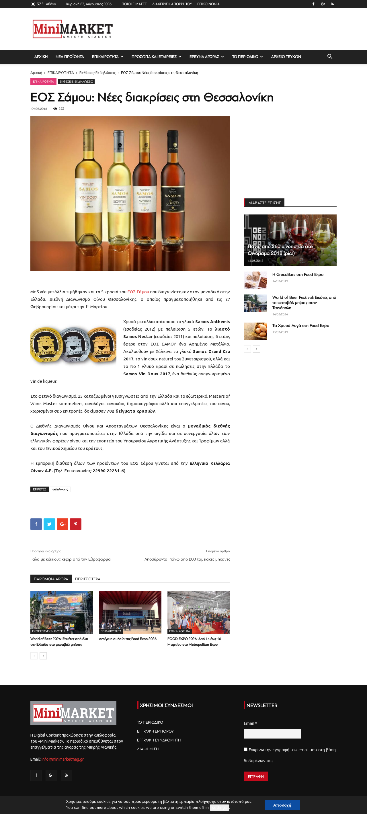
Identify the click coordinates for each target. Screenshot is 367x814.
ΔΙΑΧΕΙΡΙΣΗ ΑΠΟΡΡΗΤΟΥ (172, 4)
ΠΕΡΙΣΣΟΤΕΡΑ (87, 579)
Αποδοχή (282, 805)
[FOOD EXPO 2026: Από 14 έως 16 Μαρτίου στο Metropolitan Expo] (198, 612)
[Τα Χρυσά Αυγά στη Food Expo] (255, 331)
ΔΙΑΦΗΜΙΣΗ (148, 749)
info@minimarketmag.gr (63, 759)
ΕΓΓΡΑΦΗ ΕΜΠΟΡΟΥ (155, 731)
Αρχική (36, 73)
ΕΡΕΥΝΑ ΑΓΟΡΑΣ (204, 56)
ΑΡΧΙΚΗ (41, 56)
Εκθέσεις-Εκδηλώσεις (97, 73)
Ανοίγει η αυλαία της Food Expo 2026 (128, 639)
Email (250, 723)
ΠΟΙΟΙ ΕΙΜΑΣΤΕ (134, 4)
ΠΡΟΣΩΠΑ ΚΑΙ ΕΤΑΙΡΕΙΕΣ (154, 56)
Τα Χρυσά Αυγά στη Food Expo (300, 325)
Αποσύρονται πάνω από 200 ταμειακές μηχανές (187, 559)
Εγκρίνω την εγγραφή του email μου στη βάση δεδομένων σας (290, 755)
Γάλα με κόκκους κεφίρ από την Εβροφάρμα (70, 559)
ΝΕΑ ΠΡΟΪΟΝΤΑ (70, 56)
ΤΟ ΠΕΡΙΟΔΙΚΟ (245, 56)
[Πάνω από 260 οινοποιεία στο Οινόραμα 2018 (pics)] (290, 240)
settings (219, 807)
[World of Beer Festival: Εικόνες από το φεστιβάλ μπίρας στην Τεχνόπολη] (255, 303)
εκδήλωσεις (60, 489)
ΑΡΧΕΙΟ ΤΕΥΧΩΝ (286, 56)
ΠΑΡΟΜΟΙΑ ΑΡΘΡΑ (51, 579)
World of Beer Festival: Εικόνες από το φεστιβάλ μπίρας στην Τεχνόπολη (304, 302)
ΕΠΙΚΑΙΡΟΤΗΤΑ (105, 56)
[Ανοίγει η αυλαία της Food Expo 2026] (130, 612)
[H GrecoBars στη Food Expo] (255, 280)
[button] (330, 57)
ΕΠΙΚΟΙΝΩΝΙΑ (208, 4)
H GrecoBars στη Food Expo (297, 274)
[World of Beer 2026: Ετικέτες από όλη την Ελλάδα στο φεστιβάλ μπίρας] (61, 612)
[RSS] (332, 4)
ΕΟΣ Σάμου (138, 291)
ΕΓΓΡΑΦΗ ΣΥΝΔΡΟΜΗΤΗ (159, 740)
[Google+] (323, 4)
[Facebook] (313, 4)
